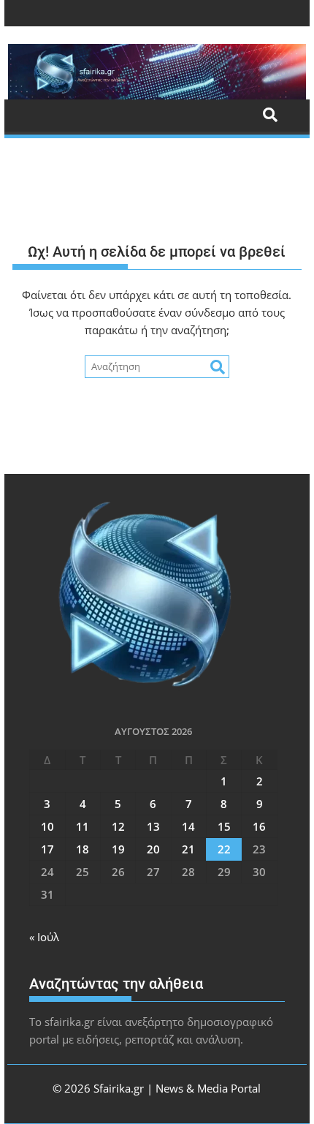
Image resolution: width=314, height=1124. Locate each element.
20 (153, 849)
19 (118, 849)
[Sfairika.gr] (157, 71)
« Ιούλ (44, 936)
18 (82, 849)
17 (47, 849)
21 (188, 849)
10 (47, 826)
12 (118, 826)
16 (259, 826)
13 (153, 826)
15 (224, 826)
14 (188, 826)
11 (82, 826)
